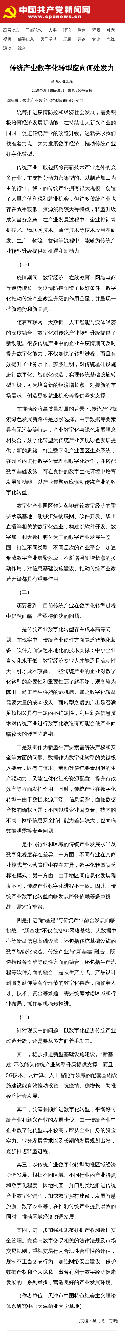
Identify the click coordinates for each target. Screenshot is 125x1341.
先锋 (111, 39)
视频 (7, 39)
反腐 (67, 39)
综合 (22, 48)
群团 (96, 30)
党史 (96, 39)
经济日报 (85, 91)
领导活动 (48, 39)
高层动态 (11, 30)
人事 (53, 30)
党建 (82, 30)
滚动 (7, 48)
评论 (82, 39)
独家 (111, 30)
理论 (67, 30)
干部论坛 (34, 30)
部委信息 (26, 39)
